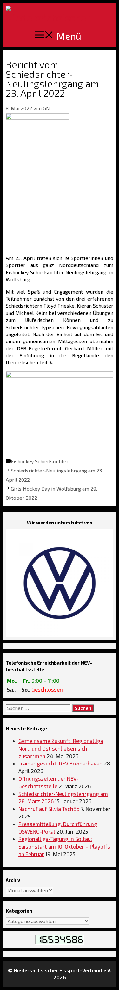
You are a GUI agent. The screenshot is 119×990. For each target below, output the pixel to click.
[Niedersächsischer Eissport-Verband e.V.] (48, 14)
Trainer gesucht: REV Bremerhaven (60, 763)
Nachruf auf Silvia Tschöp (48, 808)
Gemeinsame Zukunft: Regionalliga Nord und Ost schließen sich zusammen (60, 748)
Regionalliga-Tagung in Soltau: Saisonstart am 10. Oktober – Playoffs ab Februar (64, 846)
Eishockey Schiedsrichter (40, 461)
